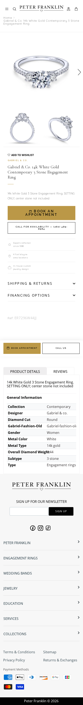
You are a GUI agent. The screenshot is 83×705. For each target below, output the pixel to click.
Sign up (61, 511)
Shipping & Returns (30, 283)
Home (7, 17)
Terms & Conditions (19, 652)
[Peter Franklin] (41, 9)
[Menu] (6, 9)
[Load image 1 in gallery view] (41, 70)
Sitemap (49, 652)
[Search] (17, 9)
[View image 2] (22, 128)
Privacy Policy (14, 660)
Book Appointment (24, 348)
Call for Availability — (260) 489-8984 (42, 228)
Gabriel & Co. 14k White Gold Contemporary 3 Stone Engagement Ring (41, 22)
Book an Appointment (41, 213)
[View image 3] (61, 128)
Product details (25, 371)
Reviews (60, 371)
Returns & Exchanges (60, 660)
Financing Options (29, 295)
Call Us (61, 348)
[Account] (69, 9)
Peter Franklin (35, 701)
